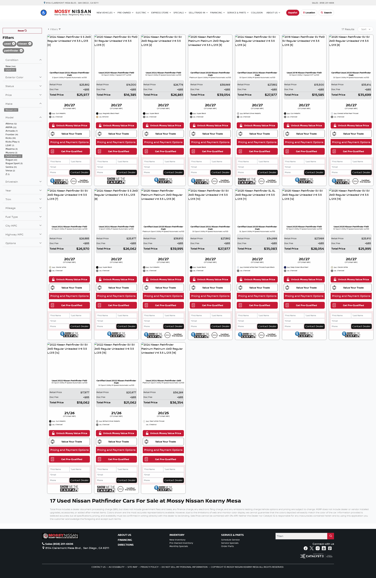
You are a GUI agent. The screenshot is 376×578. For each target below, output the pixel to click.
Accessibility (117, 566)
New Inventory (177, 539)
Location (310, 12)
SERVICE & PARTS (232, 534)
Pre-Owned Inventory (181, 542)
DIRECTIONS (126, 544)
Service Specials (230, 542)
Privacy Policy (150, 566)
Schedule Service (230, 539)
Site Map (132, 566)
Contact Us (99, 566)
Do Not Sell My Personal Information (185, 566)
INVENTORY (176, 534)
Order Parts (227, 546)
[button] (44, 13)
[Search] (330, 536)
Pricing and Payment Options (69, 142)
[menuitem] (23, 66)
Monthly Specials (178, 546)
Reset (21, 30)
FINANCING (125, 539)
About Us (124, 534)
